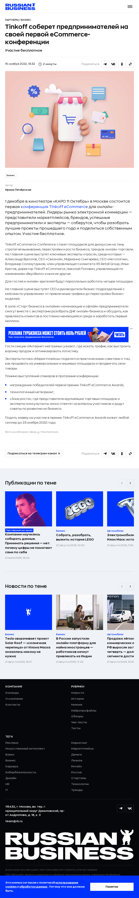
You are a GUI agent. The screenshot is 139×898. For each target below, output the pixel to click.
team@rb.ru (14, 821)
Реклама (11, 743)
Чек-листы (79, 722)
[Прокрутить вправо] (130, 483)
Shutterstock (49, 432)
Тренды (77, 790)
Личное (76, 760)
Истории (77, 698)
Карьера (11, 766)
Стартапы (78, 778)
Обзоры (77, 716)
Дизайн (10, 778)
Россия (76, 772)
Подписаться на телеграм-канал (32, 453)
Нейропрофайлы (83, 710)
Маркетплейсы (82, 748)
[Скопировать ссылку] (130, 64)
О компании (14, 698)
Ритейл (76, 766)
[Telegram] (120, 808)
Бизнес (26, 20)
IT (6, 790)
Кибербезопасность (20, 772)
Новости (77, 693)
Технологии (80, 784)
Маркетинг (79, 743)
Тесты (76, 728)
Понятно (112, 886)
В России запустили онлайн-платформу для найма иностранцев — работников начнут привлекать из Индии (76, 647)
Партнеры (12, 20)
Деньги (76, 754)
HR (7, 784)
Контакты (12, 704)
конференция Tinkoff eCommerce (54, 207)
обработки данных (33, 886)
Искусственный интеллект (25, 748)
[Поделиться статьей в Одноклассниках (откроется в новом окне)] (121, 64)
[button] (130, 6)
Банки (9, 754)
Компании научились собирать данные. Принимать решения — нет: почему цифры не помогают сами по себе (28, 543)
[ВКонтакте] (130, 808)
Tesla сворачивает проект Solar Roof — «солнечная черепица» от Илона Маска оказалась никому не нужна (27, 647)
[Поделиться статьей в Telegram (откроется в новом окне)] (104, 64)
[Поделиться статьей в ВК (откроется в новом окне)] (113, 64)
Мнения (76, 704)
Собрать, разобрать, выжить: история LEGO (75, 537)
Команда (12, 693)
